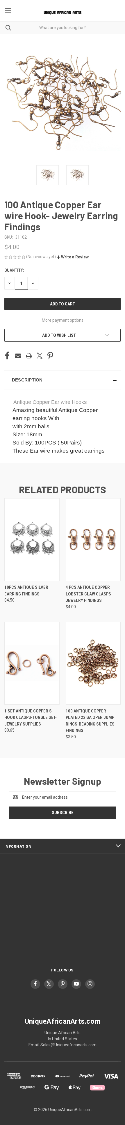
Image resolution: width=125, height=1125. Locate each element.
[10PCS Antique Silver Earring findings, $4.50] (32, 539)
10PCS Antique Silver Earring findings (26, 591)
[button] (73, 257)
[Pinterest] (50, 356)
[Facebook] (7, 356)
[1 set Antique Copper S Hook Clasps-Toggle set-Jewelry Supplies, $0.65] (32, 663)
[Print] (29, 356)
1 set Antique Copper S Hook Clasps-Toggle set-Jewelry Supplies (30, 717)
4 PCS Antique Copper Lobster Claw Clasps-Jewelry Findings (89, 594)
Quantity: (14, 270)
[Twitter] (39, 356)
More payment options (62, 320)
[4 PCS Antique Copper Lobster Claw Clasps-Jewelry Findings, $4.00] (93, 539)
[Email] (18, 356)
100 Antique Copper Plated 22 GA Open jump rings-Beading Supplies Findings (90, 720)
